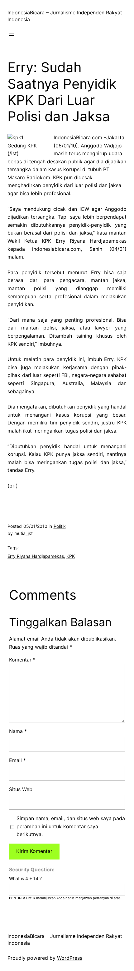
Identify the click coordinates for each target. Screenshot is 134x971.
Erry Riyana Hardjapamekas (35, 556)
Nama (18, 731)
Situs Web (20, 789)
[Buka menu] (11, 34)
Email (17, 760)
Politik (60, 526)
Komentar (22, 659)
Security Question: (32, 869)
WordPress (69, 958)
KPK (70, 556)
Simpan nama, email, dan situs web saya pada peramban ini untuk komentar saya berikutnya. (71, 826)
